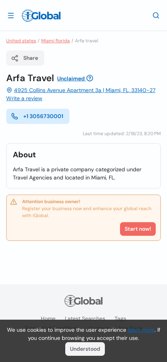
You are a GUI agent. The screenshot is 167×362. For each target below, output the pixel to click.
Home (48, 318)
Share (30, 57)
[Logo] (41, 15)
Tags (120, 318)
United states (21, 41)
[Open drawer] (11, 15)
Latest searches (85, 318)
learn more (141, 329)
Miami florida (55, 41)
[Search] (156, 15)
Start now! (138, 228)
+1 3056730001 (43, 116)
